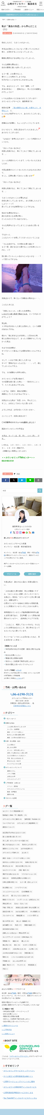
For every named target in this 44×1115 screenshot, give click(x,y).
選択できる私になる (11, 874)
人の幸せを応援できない (12, 953)
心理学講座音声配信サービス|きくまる (18, 1092)
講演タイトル (8, 827)
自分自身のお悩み (10, 929)
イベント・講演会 (12, 786)
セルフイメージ (9, 870)
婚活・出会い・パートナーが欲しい (16, 858)
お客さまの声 (11, 776)
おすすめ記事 (27, 848)
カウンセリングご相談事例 (27, 823)
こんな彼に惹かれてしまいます (16, 726)
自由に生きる (31, 862)
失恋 (18, 474)
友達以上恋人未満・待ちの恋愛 (27, 907)
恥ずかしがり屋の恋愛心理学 (16, 735)
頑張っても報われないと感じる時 (17, 753)
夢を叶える (8, 866)
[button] (5, 480)
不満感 (6, 961)
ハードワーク (21, 887)
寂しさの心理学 (12, 747)
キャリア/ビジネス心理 (14, 764)
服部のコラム (11, 771)
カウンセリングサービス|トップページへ (19, 1070)
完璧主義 (29, 953)
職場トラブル (8, 899)
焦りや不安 (8, 921)
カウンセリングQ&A (11, 852)
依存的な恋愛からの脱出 (20, 878)
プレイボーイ (8, 915)
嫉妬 (16, 941)
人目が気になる (19, 949)
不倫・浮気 (8, 907)
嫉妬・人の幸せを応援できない (16, 737)
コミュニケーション (11, 891)
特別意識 (32, 965)
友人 (6, 895)
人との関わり (11, 745)
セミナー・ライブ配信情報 (13, 811)
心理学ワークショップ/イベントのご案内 (19, 1081)
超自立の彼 (8, 911)
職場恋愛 (20, 915)
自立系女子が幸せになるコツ (14, 832)
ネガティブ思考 (29, 945)
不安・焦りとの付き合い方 (15, 758)
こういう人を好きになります (22, 957)
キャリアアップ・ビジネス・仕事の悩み (17, 937)
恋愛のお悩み (7, 33)
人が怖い (33, 949)
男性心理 (7, 903)
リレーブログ (8, 823)
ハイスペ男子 (32, 915)
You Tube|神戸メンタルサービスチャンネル (20, 1098)
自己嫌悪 (7, 925)
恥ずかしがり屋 (29, 844)
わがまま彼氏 (22, 911)
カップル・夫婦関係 (13, 729)
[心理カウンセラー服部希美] (22, 3)
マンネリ (21, 965)
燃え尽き (7, 945)
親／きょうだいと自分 (20, 895)
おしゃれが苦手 (19, 961)
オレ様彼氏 (35, 911)
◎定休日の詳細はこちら (22, 705)
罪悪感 (6, 941)
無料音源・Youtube (32, 819)
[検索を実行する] (39, 490)
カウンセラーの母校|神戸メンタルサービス (19, 1087)
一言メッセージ (11, 718)
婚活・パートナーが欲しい (15, 732)
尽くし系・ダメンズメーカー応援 (15, 841)
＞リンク (19, 670)
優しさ (25, 941)
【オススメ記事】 (11, 798)
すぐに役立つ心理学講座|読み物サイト (18, 1076)
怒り (17, 945)
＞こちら (19, 678)
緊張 (6, 957)
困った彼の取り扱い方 (12, 836)
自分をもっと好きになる (12, 862)
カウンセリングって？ (14, 779)
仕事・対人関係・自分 (13, 741)
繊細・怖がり (8, 965)
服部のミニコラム (10, 848)
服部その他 (10, 794)
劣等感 (6, 949)
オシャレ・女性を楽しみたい (16, 750)
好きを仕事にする (23, 866)
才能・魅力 (24, 870)
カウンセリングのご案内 (12, 819)
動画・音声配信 (12, 792)
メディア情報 (11, 773)
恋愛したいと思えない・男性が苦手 (16, 933)
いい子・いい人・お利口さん (28, 899)
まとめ (25, 852)
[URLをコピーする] (38, 480)
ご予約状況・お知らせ (13, 783)
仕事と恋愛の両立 (10, 882)
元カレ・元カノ (21, 903)
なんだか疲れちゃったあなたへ (16, 755)
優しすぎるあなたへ (11, 844)
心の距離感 (27, 891)
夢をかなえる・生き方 (14, 761)
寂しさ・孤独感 (23, 921)
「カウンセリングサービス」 (19, 1056)
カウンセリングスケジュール (16, 789)
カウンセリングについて (14, 767)
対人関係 (7, 887)
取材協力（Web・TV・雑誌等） (15, 815)
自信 (6, 878)
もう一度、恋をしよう (28, 882)
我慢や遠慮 (29, 925)
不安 (5, 969)
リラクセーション (29, 874)
